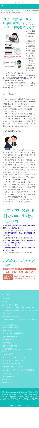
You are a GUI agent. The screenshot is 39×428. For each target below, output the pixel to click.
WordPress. (26, 405)
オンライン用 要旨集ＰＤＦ (11, 363)
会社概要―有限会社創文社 (11, 336)
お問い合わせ (6, 298)
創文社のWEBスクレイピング (12, 367)
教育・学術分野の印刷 (10, 346)
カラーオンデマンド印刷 (11, 10)
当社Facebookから (8, 376)
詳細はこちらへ (30, 230)
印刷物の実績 (7, 343)
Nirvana (19, 405)
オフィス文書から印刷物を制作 (13, 333)
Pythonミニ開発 (8, 354)
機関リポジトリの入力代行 (11, 373)
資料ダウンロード (7, 383)
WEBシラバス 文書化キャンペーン (14, 357)
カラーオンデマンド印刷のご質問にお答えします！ (19, 307)
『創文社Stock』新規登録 (11, 327)
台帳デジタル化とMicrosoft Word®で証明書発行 (18, 370)
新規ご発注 (5, 379)
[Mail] (19, 2)
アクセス (4, 302)
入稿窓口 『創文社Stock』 (10, 325)
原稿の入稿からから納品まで (13, 316)
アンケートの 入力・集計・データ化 (14, 360)
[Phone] (22, 2)
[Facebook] (15, 2)
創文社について (7, 331)
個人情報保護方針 (8, 339)
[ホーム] (1, 10)
